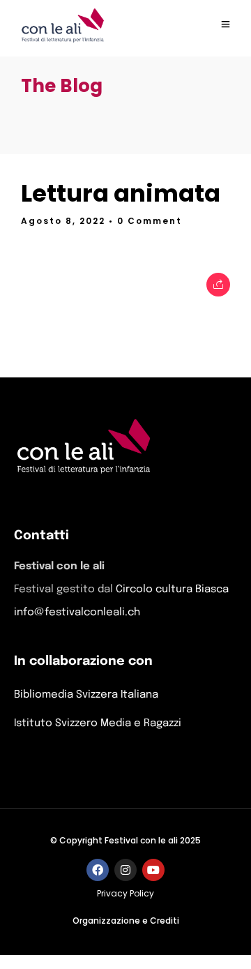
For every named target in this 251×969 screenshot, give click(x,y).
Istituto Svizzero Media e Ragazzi (97, 723)
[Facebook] (97, 870)
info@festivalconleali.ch (77, 612)
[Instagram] (125, 870)
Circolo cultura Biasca (172, 589)
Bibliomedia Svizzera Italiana (86, 694)
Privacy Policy (125, 893)
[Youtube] (153, 870)
